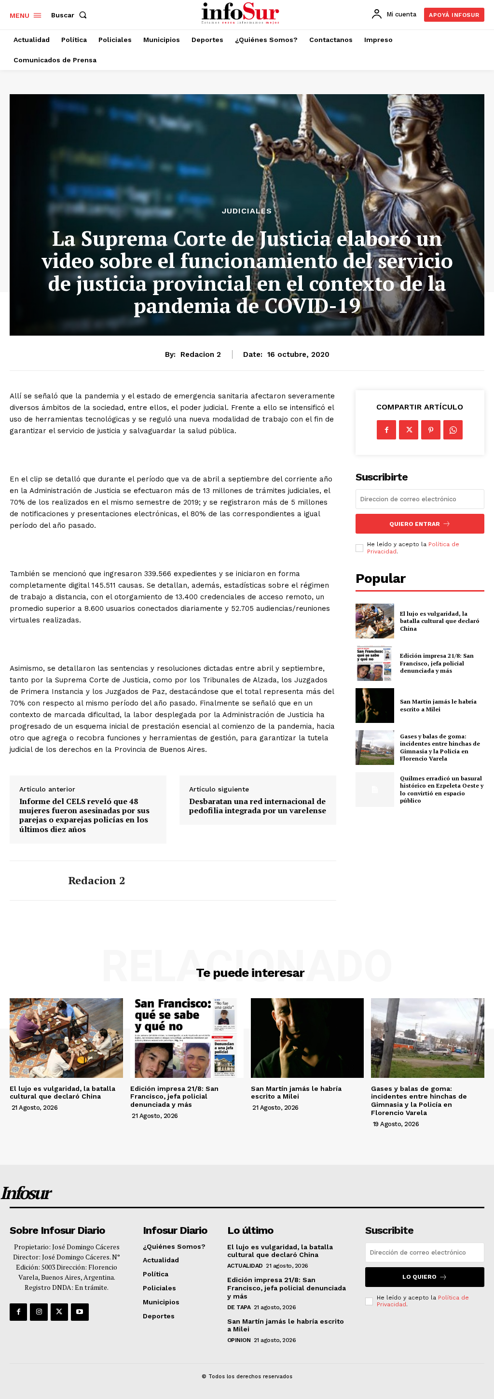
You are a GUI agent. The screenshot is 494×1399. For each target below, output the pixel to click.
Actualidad (245, 1265)
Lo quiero (419, 1276)
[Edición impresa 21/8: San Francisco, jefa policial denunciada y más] (375, 663)
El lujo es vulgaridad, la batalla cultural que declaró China (440, 621)
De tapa (239, 1307)
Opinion (239, 1340)
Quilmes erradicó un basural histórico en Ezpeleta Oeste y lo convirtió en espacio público (441, 790)
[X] (408, 429)
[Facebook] (386, 429)
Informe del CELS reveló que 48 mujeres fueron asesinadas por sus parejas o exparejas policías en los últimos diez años (84, 815)
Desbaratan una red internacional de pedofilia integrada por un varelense (257, 806)
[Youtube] (79, 1312)
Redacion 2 (200, 354)
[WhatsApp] (453, 429)
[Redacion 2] (33, 880)
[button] (71, 15)
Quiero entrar (414, 524)
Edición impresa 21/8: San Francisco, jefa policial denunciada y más (437, 663)
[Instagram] (38, 1312)
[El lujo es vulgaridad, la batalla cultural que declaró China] (375, 621)
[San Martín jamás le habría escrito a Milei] (375, 705)
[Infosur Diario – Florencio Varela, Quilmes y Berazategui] (241, 13)
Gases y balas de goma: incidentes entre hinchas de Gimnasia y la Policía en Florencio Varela (440, 748)
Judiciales (247, 211)
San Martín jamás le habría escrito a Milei (438, 705)
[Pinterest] (430, 429)
